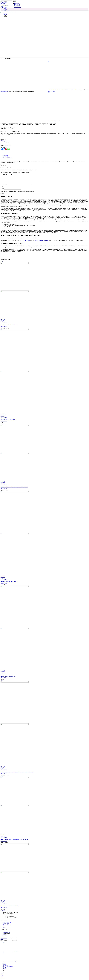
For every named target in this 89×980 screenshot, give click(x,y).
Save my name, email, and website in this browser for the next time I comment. (18, 191)
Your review (3, 184)
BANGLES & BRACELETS (17, 4)
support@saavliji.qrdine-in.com (41, 240)
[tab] (45, 155)
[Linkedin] (4, 149)
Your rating (3, 174)
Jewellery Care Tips (7, 922)
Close (2, 939)
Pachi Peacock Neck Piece (8, 419)
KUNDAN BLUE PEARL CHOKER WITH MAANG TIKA (14, 487)
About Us (5, 934)
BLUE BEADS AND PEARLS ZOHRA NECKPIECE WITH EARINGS (64, 89)
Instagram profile (6, 932)
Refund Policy (6, 926)
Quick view (3, 320)
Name (2, 186)
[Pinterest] (6, 149)
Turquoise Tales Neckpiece (9, 324)
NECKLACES (17, 7)
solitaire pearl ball (52, 120)
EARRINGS (17, 5)
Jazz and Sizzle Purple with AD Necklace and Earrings (17, 771)
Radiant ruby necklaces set (9, 906)
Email (2, 188)
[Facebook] (2, 149)
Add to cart (3, 139)
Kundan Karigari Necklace (9, 581)
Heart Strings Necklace (8, 676)
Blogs (4, 927)
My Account (5, 935)
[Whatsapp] (8, 149)
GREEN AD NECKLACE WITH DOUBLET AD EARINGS (14, 839)
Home (2, 91)
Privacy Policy (6, 923)
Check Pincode (16, 131)
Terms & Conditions (7, 924)
